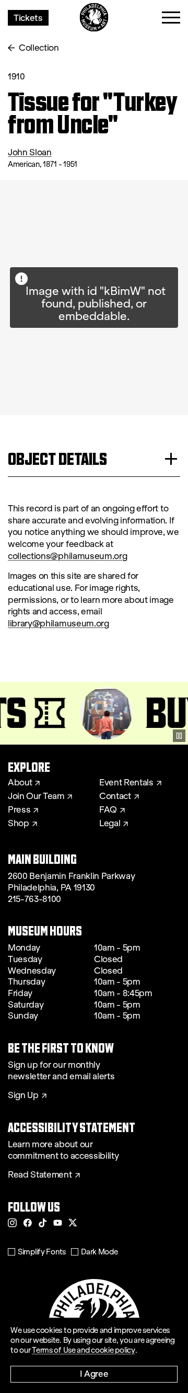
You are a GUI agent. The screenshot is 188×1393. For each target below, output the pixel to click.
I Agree (94, 1373)
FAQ (108, 810)
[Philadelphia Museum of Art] (94, 17)
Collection (39, 48)
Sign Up (23, 1095)
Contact (115, 796)
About (20, 783)
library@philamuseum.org (58, 624)
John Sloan (30, 152)
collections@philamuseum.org (67, 556)
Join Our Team (36, 796)
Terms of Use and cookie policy (83, 1350)
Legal (109, 823)
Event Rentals (126, 783)
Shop (18, 823)
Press (19, 810)
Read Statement (40, 1175)
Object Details (57, 458)
